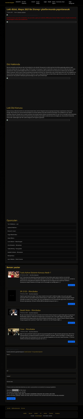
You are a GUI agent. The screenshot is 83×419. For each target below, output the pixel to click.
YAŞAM (49, 2)
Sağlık (45, 2)
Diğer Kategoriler (71, 2)
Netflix (24, 413)
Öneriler (51, 413)
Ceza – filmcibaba (27, 329)
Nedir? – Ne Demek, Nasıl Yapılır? (58, 2)
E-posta (9, 376)
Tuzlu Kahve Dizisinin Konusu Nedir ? (35, 272)
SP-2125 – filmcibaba (29, 291)
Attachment (9, 390)
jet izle (8, 408)
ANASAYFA (18, 2)
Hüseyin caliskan (21, 12)
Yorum (8, 354)
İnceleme (57, 413)
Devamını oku (71, 285)
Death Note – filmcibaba (30, 310)
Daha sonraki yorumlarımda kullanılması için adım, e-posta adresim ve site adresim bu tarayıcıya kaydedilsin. (32, 387)
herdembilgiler (9, 2)
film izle (23, 408)
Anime (45, 413)
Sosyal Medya (38, 2)
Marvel (30, 413)
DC (41, 413)
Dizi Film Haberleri (24, 2)
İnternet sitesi (10, 381)
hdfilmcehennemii (16, 408)
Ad (8, 370)
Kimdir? (33, 2)
